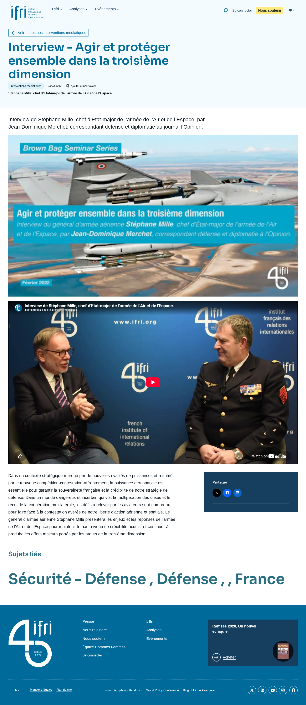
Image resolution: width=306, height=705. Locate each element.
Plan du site (64, 689)
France (260, 579)
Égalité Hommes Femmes (104, 647)
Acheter (229, 657)
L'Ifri (55, 9)
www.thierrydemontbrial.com (123, 690)
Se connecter (242, 10)
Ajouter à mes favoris (84, 86)
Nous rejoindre (94, 630)
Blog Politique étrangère (199, 690)
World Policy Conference (162, 690)
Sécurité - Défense (77, 579)
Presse (88, 622)
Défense (187, 579)
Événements (105, 9)
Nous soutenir (269, 10)
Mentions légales (41, 689)
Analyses (77, 9)
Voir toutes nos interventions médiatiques (52, 33)
